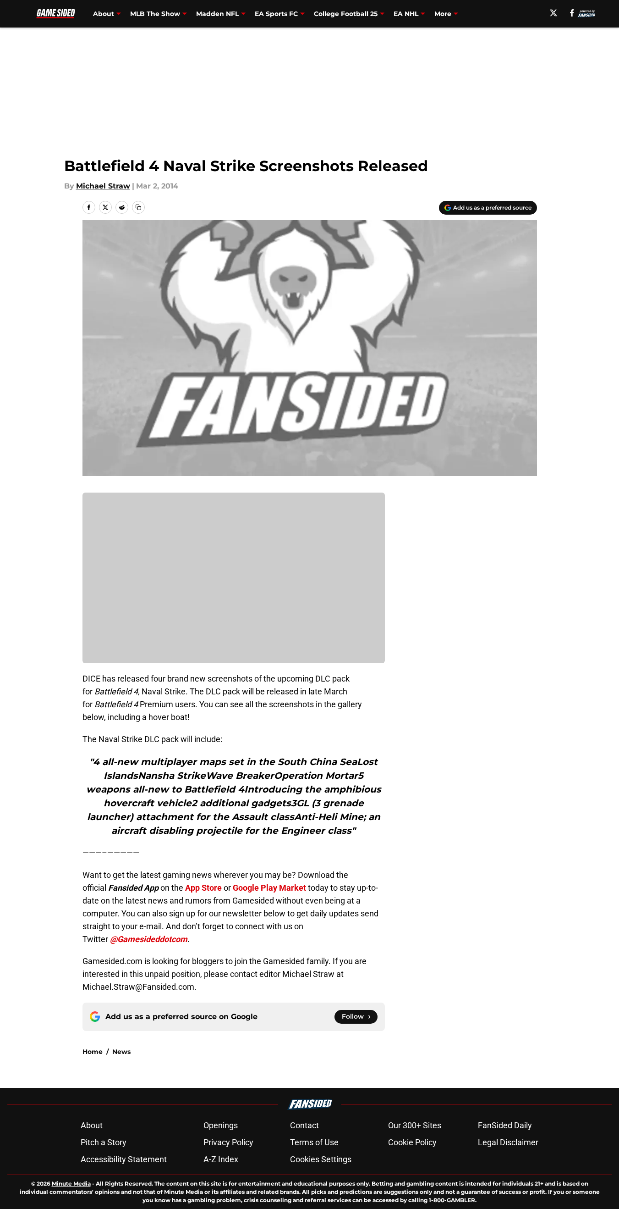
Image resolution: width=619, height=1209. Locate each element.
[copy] (138, 207)
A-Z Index (220, 1159)
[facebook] (572, 13)
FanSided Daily (505, 1125)
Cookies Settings (320, 1159)
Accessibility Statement (124, 1159)
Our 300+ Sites (414, 1125)
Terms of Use (314, 1142)
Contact (304, 1125)
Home (92, 1052)
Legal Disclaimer (508, 1142)
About (92, 1125)
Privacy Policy (228, 1142)
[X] (553, 13)
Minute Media (71, 1183)
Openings (220, 1125)
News (121, 1052)
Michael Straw (103, 186)
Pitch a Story (103, 1142)
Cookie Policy (412, 1142)
